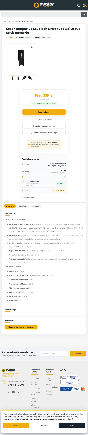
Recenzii (36, 206)
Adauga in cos (44, 112)
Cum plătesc (35, 388)
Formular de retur (35, 393)
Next (30, 58)
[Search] (84, 14)
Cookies (49, 391)
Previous (12, 58)
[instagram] (8, 392)
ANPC (48, 399)
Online (62, 183)
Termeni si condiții (50, 379)
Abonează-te (77, 354)
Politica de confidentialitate (51, 385)
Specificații (23, 206)
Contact (49, 395)
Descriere (10, 206)
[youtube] (13, 392)
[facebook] (3, 392)
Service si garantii (34, 400)
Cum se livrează (34, 383)
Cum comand (36, 378)
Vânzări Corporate (35, 406)
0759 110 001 (60, 190)
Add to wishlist (44, 119)
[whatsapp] (18, 392)
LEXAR (10, 37)
